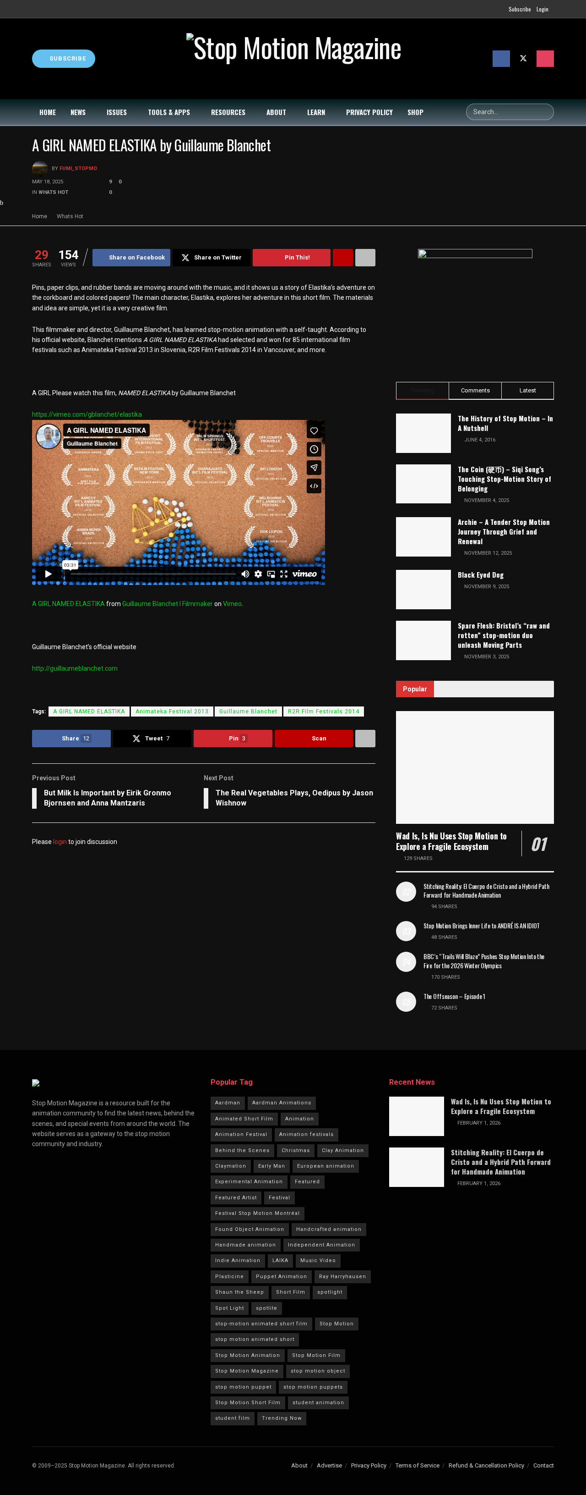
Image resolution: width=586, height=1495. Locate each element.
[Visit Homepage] (294, 58)
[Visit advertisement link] (475, 306)
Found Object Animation (249, 1229)
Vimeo (232, 603)
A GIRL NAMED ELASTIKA (68, 603)
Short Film (290, 1292)
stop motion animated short (254, 1339)
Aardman (227, 1103)
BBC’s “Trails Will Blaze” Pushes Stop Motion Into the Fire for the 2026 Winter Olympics (483, 960)
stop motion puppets (313, 1387)
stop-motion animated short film (261, 1324)
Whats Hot (53, 192)
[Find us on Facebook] (501, 58)
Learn (316, 112)
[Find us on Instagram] (545, 58)
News (78, 112)
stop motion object (318, 1371)
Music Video (318, 1260)
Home (47, 112)
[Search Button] (545, 112)
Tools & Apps (169, 112)
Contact (543, 1465)
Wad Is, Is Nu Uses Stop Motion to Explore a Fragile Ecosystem (451, 841)
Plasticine (229, 1277)
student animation (318, 1403)
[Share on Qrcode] (343, 257)
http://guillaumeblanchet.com (75, 668)
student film (232, 1418)
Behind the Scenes (242, 1150)
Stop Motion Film (316, 1355)
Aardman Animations (281, 1103)
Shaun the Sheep (239, 1292)
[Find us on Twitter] (523, 58)
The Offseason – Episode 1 (454, 996)
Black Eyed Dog (481, 574)
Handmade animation (245, 1245)
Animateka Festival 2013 (172, 711)
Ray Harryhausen (342, 1277)
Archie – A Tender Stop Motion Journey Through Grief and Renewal (504, 531)
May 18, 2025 (47, 182)
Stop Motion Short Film (248, 1403)
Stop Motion (337, 1324)
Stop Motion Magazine (247, 1371)
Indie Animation (237, 1260)
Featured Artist (236, 1198)
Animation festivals (306, 1134)
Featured (307, 1182)
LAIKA (280, 1260)
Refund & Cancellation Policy (486, 1465)
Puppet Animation (281, 1277)
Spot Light (229, 1308)
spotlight (329, 1292)
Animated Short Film (244, 1119)
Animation (299, 1119)
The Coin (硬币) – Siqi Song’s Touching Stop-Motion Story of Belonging (504, 478)
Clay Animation (343, 1150)
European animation (325, 1166)
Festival (279, 1198)
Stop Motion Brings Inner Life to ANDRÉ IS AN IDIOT (481, 925)
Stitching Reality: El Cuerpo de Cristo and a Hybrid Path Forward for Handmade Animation (486, 890)
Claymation (230, 1166)
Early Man (271, 1166)
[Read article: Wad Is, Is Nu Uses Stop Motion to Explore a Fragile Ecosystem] (475, 767)
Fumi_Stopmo (78, 169)
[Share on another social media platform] (365, 257)
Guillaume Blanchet (248, 711)
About (276, 112)
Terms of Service (418, 1465)
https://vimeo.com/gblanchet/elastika (87, 414)
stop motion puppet (243, 1387)
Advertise (329, 1465)
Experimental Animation (249, 1182)
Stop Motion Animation (247, 1355)
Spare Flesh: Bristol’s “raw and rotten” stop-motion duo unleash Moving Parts (504, 635)
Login (542, 9)
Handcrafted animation (329, 1229)
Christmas (296, 1150)
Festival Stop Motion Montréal (257, 1213)
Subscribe (520, 9)
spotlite (266, 1308)
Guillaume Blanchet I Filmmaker (167, 603)
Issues (117, 112)
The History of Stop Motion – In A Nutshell (505, 423)
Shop (415, 112)
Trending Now (282, 1418)
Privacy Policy (369, 112)
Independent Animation (321, 1245)
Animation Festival (241, 1134)
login (60, 841)
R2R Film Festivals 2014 (323, 711)
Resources (228, 112)
